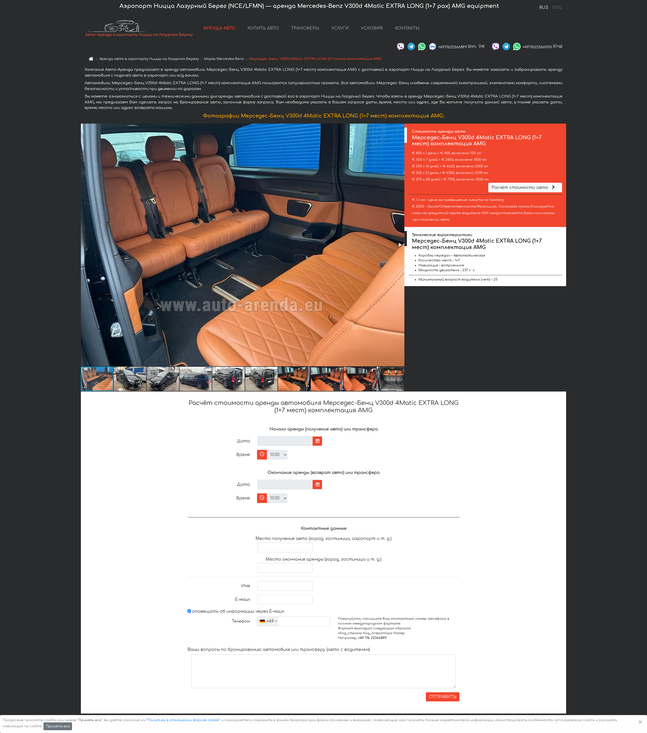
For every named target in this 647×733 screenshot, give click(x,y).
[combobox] (268, 621)
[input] (285, 441)
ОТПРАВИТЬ (442, 697)
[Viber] (400, 46)
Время (243, 454)
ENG (557, 7)
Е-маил (242, 599)
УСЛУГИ (340, 28)
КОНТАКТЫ (407, 28)
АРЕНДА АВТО (219, 28)
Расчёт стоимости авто (520, 187)
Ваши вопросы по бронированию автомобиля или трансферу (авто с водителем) (279, 649)
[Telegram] (411, 46)
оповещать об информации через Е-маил (237, 611)
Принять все (58, 726)
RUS (543, 7)
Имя (245, 586)
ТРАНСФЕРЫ (305, 28)
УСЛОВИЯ (372, 28)
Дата (243, 441)
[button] (400, 245)
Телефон (241, 621)
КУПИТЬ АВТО (263, 28)
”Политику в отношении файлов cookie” (183, 720)
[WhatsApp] (422, 46)
